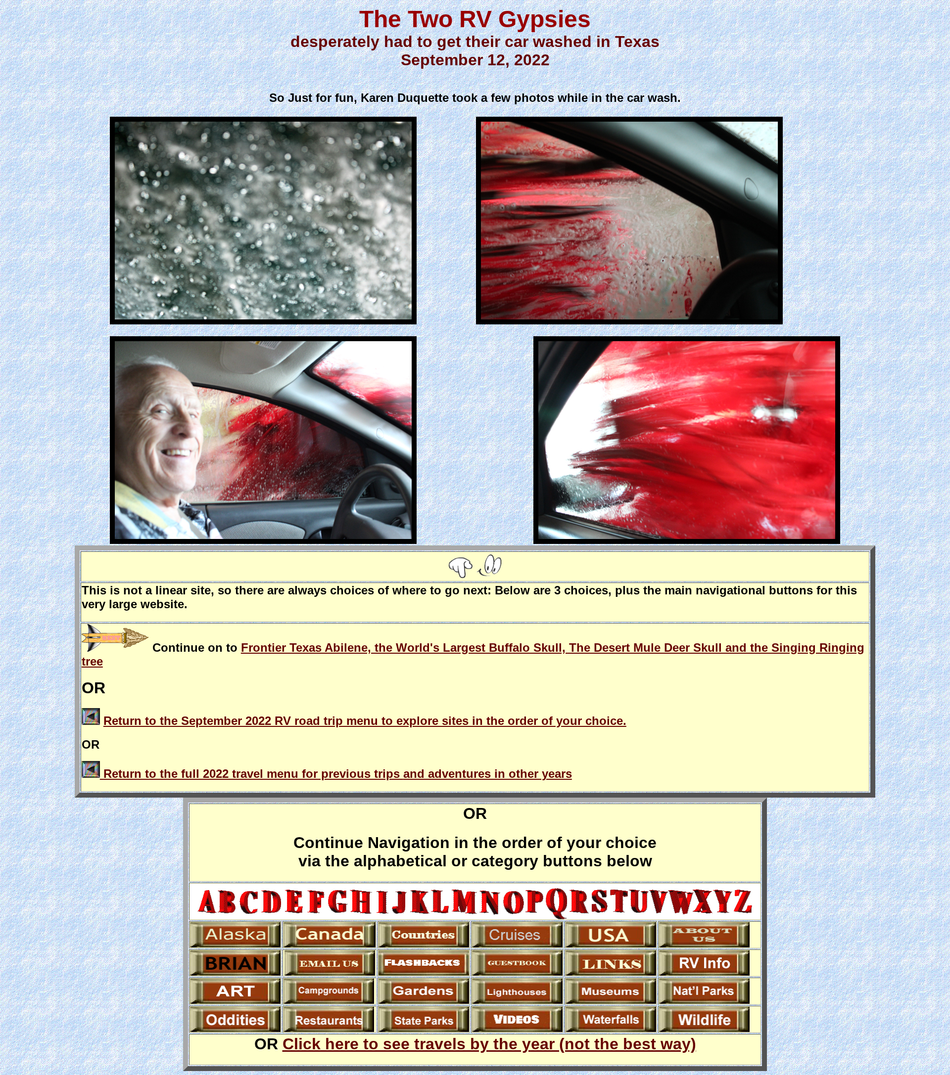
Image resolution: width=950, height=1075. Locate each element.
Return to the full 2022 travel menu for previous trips (251, 773)
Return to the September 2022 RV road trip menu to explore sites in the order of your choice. (364, 720)
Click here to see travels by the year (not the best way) (489, 1044)
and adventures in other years (487, 773)
